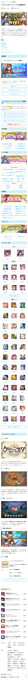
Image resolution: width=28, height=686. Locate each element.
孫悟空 (14, 423)
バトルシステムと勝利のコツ (7, 146)
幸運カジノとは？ (20, 181)
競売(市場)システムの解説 (8, 178)
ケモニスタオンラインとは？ (8, 52)
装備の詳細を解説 (7, 208)
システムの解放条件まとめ (20, 148)
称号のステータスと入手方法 (7, 215)
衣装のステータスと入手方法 (20, 215)
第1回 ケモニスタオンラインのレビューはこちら (14, 113)
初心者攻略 (4, 44)
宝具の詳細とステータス (20, 211)
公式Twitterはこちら (14, 94)
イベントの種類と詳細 (20, 169)
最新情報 (3, 43)
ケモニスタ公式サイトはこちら (14, 90)
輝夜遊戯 (21, 187)
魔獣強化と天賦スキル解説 (20, 206)
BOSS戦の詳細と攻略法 (8, 169)
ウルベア (5, 382)
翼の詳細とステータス (7, 211)
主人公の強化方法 (7, 206)
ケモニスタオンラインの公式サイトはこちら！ (14, 579)
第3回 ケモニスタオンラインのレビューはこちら (14, 120)
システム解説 (4, 47)
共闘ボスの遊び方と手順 (8, 181)
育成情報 (3, 46)
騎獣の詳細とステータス (20, 208)
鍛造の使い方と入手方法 (7, 217)
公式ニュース (4, 2)
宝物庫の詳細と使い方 (20, 176)
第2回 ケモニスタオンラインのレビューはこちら (14, 116)
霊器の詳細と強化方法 (7, 213)
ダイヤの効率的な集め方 (20, 146)
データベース (4, 49)
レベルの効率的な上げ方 (20, 143)
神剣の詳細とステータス (20, 213)
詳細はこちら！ (14, 86)
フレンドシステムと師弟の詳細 (8, 172)
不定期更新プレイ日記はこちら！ (14, 124)
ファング (22, 423)
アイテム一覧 (8, 238)
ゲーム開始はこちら (14, 97)
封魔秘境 (21, 185)
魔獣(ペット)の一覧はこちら (14, 426)
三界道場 (8, 187)
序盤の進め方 (5, 143)
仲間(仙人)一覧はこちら (14, 295)
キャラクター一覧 (5, 51)
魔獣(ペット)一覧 (7, 236)
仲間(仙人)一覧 (21, 236)
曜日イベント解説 (20, 178)
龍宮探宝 (8, 185)
